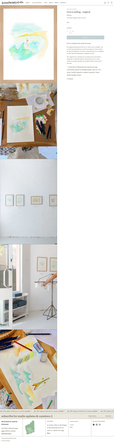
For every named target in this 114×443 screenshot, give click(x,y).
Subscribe (108, 416)
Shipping (75, 17)
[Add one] (73, 31)
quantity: (69, 28)
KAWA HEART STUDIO (10, 438)
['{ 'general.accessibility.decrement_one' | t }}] (67, 31)
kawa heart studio (72, 9)
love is (71, 78)
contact (72, 424)
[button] (108, 2)
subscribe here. (6, 433)
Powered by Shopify (5, 440)
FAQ (71, 427)
